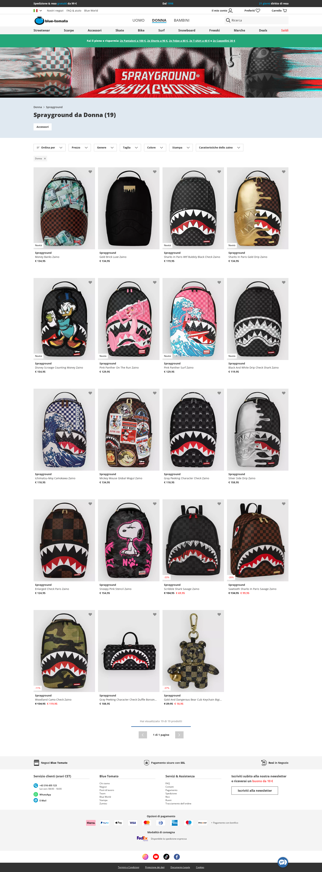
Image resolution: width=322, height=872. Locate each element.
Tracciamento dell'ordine (178, 803)
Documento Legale (180, 867)
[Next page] (179, 734)
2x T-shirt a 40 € (199, 40)
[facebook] (177, 857)
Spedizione (171, 793)
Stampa (104, 800)
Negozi (103, 786)
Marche (239, 30)
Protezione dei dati (155, 867)
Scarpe (69, 30)
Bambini (182, 20)
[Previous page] (143, 734)
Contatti (169, 786)
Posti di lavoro (107, 790)
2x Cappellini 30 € (224, 40)
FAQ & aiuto (74, 10)
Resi (167, 796)
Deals (263, 30)
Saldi (284, 30)
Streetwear (42, 30)
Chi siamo (105, 783)
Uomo (138, 20)
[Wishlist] (92, 170)
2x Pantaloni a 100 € (133, 40)
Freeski (214, 30)
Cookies (200, 867)
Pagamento (171, 790)
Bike (141, 30)
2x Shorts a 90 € (157, 40)
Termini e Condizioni (128, 867)
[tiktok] (166, 857)
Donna (159, 20)
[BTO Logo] (75, 20)
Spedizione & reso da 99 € (55, 3)
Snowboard (186, 30)
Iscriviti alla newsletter (255, 791)
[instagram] (145, 857)
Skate (120, 30)
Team (102, 793)
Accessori (95, 30)
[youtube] (156, 857)
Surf (161, 30)
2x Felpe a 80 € (178, 40)
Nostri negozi (55, 10)
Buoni (168, 800)
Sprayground (54, 107)
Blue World (91, 10)
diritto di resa (273, 3)
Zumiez (103, 803)
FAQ (167, 783)
